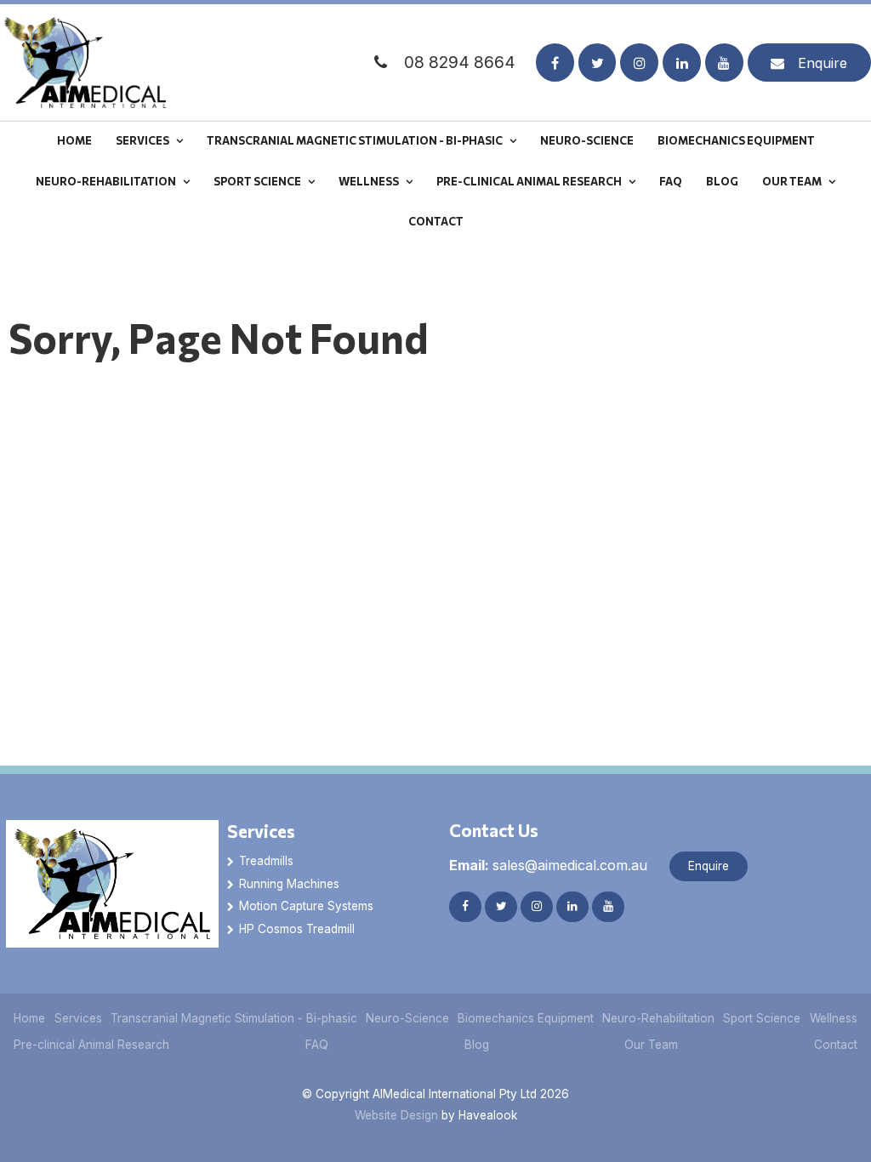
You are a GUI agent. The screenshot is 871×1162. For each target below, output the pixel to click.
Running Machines (289, 884)
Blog (722, 181)
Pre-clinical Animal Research (529, 181)
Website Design (396, 1115)
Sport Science (257, 181)
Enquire (822, 62)
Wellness (369, 181)
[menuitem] (30, 1018)
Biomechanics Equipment (736, 140)
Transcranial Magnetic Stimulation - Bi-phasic (355, 140)
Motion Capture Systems (306, 906)
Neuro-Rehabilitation (106, 181)
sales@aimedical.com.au (548, 865)
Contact (436, 221)
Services (142, 140)
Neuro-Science (587, 140)
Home (74, 140)
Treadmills (266, 861)
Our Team (792, 181)
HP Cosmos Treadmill (297, 929)
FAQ (670, 181)
